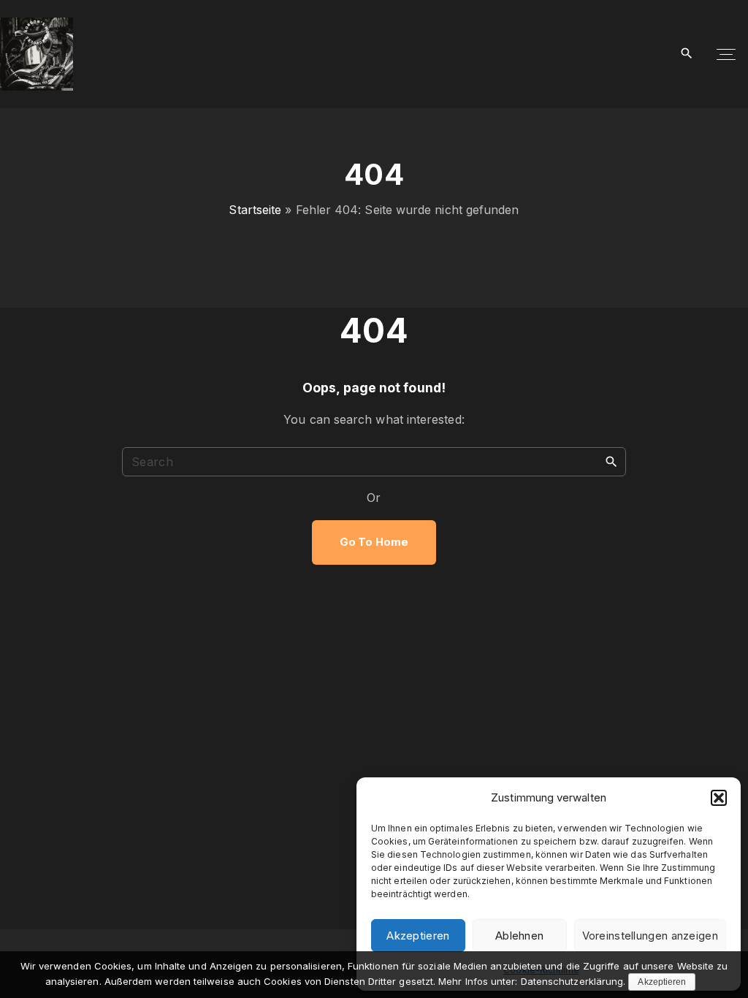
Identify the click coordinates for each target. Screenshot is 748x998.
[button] (718, 798)
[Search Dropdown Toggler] (687, 53)
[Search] (611, 461)
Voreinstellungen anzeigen (650, 935)
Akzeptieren (417, 935)
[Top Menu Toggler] (726, 54)
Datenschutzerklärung (572, 981)
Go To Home (374, 542)
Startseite (255, 209)
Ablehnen (519, 935)
